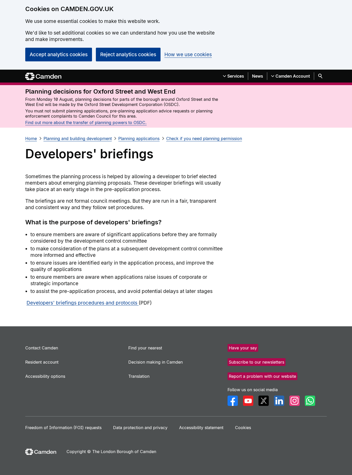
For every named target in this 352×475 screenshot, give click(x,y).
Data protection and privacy (140, 427)
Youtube (248, 401)
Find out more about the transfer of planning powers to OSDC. (86, 122)
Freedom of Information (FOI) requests (63, 427)
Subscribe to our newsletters (256, 362)
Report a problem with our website (262, 376)
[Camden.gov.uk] (43, 76)
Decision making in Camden (155, 362)
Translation (138, 376)
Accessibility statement (201, 427)
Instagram (294, 401)
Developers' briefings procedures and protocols (83, 303)
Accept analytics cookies (59, 55)
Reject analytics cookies (128, 55)
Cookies (243, 427)
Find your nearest (145, 347)
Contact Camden (41, 347)
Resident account (41, 362)
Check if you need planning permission (204, 138)
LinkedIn (279, 401)
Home (31, 138)
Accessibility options (45, 376)
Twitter (263, 401)
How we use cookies (188, 54)
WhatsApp (310, 401)
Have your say (243, 347)
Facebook (233, 401)
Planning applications (139, 138)
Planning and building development (78, 138)
